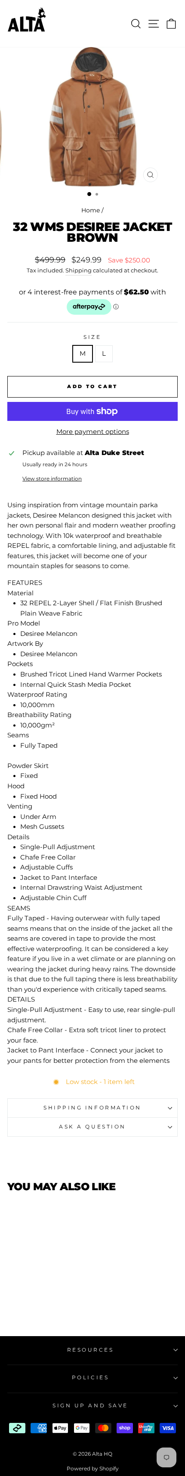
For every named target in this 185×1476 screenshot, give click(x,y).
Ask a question (92, 1127)
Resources (90, 1350)
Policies (90, 1378)
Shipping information (92, 1108)
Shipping (78, 270)
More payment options (92, 432)
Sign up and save (90, 1406)
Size (92, 337)
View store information (52, 479)
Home (90, 210)
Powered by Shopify (93, 1468)
